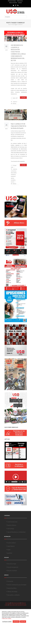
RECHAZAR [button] (16, 621)
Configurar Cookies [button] (7, 621)
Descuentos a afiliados (13, 595)
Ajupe (8, 549)
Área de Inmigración (12, 567)
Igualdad (9, 553)
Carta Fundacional (12, 521)
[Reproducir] (6, 482)
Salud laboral (10, 546)
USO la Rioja (10, 528)
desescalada (13, 172)
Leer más (23, 97)
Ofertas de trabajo (12, 1)
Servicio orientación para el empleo (16, 584)
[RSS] (18, 5)
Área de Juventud (12, 570)
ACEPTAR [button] (23, 621)
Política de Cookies (6, 618)
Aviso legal (7, 603)
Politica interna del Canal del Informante (17, 604)
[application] (16, 477)
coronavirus (13, 170)
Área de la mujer (11, 563)
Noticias (14, 103)
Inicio (9, 24)
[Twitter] (13, 5)
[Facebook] (16, 5)
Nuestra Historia (11, 525)
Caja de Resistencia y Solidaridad (16, 532)
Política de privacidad (15, 603)
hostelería (13, 180)
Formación (10, 581)
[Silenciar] (22, 482)
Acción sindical (11, 542)
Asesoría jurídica (11, 588)
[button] (16, 477)
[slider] (14, 481)
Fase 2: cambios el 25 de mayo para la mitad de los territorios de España (18, 126)
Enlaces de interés (13, 2)
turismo (12, 181)
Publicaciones (20, 1)
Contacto (20, 2)
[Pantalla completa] (25, 482)
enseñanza (13, 174)
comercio (15, 101)
